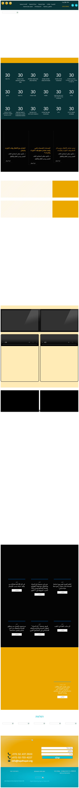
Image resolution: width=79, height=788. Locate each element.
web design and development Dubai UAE (14, 781)
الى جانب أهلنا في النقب (62, 626)
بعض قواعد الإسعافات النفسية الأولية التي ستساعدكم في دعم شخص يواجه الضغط (62, 690)
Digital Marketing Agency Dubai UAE (39, 781)
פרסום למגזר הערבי (14, 771)
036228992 (65, 6)
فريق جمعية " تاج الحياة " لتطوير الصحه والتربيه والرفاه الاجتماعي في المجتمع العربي (39, 628)
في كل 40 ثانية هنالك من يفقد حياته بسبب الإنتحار (17, 585)
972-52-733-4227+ (22, 757)
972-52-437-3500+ (22, 754)
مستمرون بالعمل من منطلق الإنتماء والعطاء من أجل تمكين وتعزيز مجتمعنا (17, 628)
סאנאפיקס (36, 771)
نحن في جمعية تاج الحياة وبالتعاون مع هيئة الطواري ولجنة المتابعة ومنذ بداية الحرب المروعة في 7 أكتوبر (39, 587)
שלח (57, 758)
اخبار (62, 582)
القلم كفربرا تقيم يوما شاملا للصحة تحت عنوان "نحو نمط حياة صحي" (62, 586)
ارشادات (61, 684)
